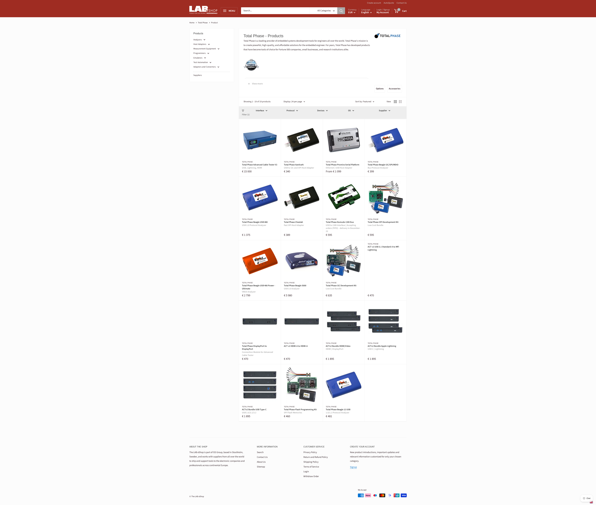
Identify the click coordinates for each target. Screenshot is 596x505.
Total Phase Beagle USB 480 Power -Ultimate (258, 288)
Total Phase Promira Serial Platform (342, 166)
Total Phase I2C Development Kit (341, 287)
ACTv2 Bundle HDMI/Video (338, 348)
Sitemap (261, 466)
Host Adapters (199, 44)
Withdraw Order (311, 476)
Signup (353, 467)
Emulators (197, 57)
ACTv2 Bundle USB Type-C (254, 411)
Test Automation (200, 62)
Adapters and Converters (204, 66)
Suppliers (197, 75)
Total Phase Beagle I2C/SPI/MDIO (383, 166)
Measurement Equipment (204, 48)
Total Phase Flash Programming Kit (300, 411)
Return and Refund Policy (315, 457)
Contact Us (402, 2)
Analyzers (197, 39)
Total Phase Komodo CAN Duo (343, 227)
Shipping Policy (310, 462)
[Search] (341, 10)
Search (260, 452)
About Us (261, 462)
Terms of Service (311, 466)
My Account (383, 12)
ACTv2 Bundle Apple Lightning (382, 348)
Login (306, 471)
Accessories (394, 88)
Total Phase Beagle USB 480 (255, 224)
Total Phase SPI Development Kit (383, 224)
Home (191, 22)
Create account (374, 2)
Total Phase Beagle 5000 (295, 287)
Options (380, 88)
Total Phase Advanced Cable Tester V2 (259, 166)
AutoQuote (389, 2)
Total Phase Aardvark (299, 166)
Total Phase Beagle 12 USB (338, 411)
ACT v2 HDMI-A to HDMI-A (296, 346)
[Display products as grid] (395, 101)
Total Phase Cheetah (294, 224)
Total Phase (203, 22)
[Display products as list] (400, 101)
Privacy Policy (310, 452)
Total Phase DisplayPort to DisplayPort (257, 351)
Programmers (199, 53)
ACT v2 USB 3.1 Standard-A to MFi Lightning (383, 248)
